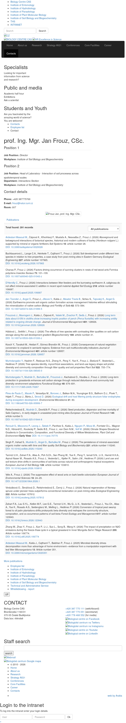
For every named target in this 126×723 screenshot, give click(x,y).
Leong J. (36, 425)
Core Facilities (17, 684)
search (8, 653)
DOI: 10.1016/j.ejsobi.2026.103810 (24, 468)
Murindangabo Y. (14, 360)
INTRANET (16, 24)
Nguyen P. (80, 425)
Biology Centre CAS (20, 1)
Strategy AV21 (17, 677)
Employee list (17, 127)
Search (42, 30)
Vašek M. (60, 315)
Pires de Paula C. (15, 393)
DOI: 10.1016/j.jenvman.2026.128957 (25, 354)
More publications (13, 561)
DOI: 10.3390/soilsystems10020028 (24, 247)
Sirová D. (39, 396)
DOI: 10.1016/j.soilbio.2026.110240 (24, 448)
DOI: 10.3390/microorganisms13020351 (26, 552)
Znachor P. (72, 315)
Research (15, 674)
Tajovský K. (99, 299)
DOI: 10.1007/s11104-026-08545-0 (24, 370)
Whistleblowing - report (22, 589)
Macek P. (29, 393)
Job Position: (11, 155)
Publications (13, 219)
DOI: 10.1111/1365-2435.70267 (22, 386)
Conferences (17, 680)
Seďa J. (83, 315)
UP (6, 594)
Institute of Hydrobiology (23, 8)
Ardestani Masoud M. (17, 237)
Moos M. (90, 425)
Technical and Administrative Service (29, 585)
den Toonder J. (13, 299)
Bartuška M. (43, 377)
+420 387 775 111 (74, 608)
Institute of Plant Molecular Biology (28, 14)
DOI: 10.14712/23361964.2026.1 (23, 481)
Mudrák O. (29, 377)
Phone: (8, 199)
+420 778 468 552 (74, 615)
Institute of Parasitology (22, 11)
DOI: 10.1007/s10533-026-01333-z (24, 338)
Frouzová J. (12, 315)
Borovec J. (55, 393)
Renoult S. (11, 425)
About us (15, 671)
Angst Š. (27, 299)
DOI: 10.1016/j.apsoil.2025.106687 (24, 292)
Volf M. (78, 429)
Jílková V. (47, 299)
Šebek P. (46, 425)
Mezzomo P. (24, 425)
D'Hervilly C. (12, 282)
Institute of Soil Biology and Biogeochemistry (33, 18)
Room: (7, 207)
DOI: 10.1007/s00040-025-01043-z (24, 276)
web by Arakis (115, 695)
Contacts (15, 124)
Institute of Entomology (22, 5)
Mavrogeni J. (26, 315)
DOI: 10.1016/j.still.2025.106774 (22, 536)
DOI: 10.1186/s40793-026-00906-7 (24, 403)
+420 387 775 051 (74, 611)
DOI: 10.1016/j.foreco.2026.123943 (24, 520)
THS (12, 21)
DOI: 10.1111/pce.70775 (45, 435)
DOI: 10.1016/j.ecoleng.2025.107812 (25, 497)
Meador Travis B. (72, 299)
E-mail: (8, 203)
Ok (68, 717)
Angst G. (110, 299)
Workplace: (10, 159)
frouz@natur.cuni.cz (22, 203)
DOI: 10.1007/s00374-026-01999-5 (24, 308)
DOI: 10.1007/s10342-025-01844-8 (24, 419)
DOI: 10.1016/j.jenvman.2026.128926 (25, 325)
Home (13, 667)
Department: (11, 180)
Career (14, 687)
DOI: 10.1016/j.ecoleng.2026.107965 (25, 263)
